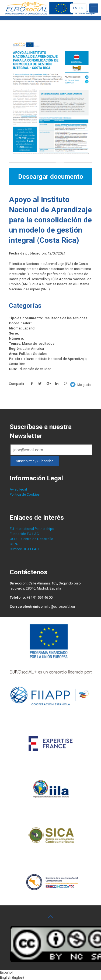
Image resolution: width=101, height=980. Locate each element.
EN (75, 8)
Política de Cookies (25, 494)
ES (81, 8)
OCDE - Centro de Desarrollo (31, 539)
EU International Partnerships (32, 529)
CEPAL (15, 544)
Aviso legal (18, 489)
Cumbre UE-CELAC (24, 549)
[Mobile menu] (93, 8)
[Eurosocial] (51, 8)
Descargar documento (50, 176)
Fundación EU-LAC (24, 534)
